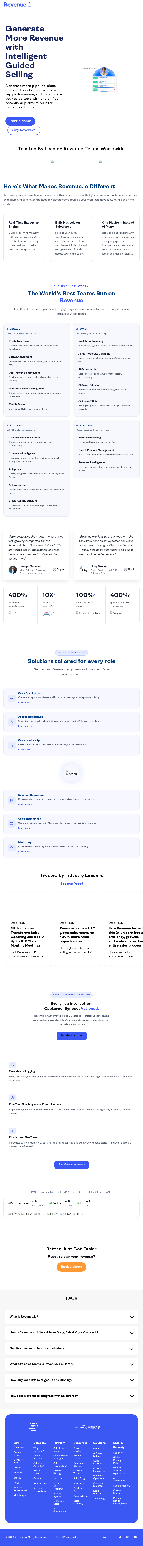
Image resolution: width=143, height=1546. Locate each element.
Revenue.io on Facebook (112, 1537)
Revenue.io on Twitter (120, 1537)
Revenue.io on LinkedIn (104, 1537)
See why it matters (71, 1035)
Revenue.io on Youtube (135, 1537)
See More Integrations (72, 1164)
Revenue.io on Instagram (127, 1537)
